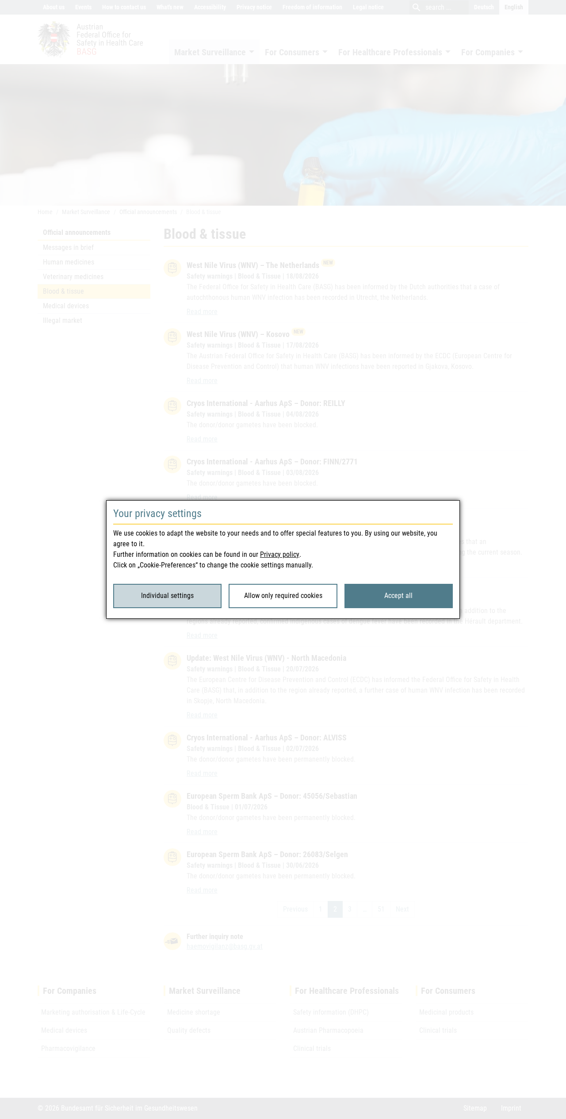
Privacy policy (279, 554)
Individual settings (167, 595)
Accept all (398, 595)
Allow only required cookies (283, 595)
